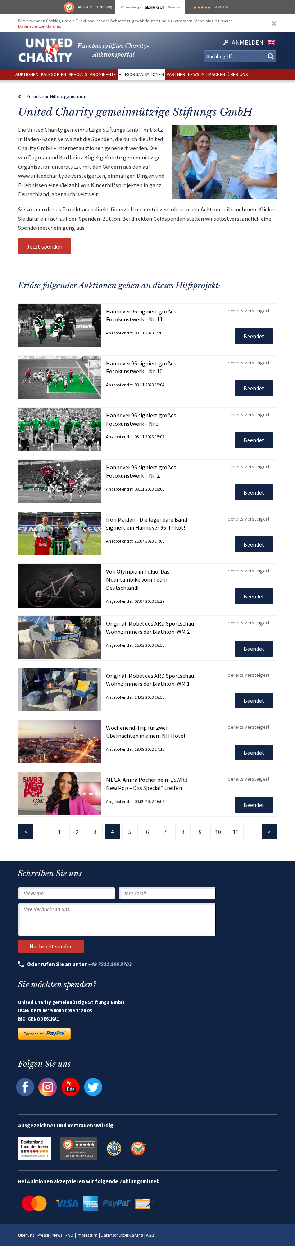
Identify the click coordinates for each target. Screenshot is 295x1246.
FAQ (69, 1235)
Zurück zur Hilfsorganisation (56, 96)
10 (218, 831)
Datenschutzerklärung (39, 26)
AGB (150, 1235)
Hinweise (174, 7)
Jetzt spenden (44, 246)
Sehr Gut (155, 7)
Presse (43, 1235)
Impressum (87, 1235)
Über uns (26, 1235)
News (57, 1235)
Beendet (254, 336)
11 (236, 831)
